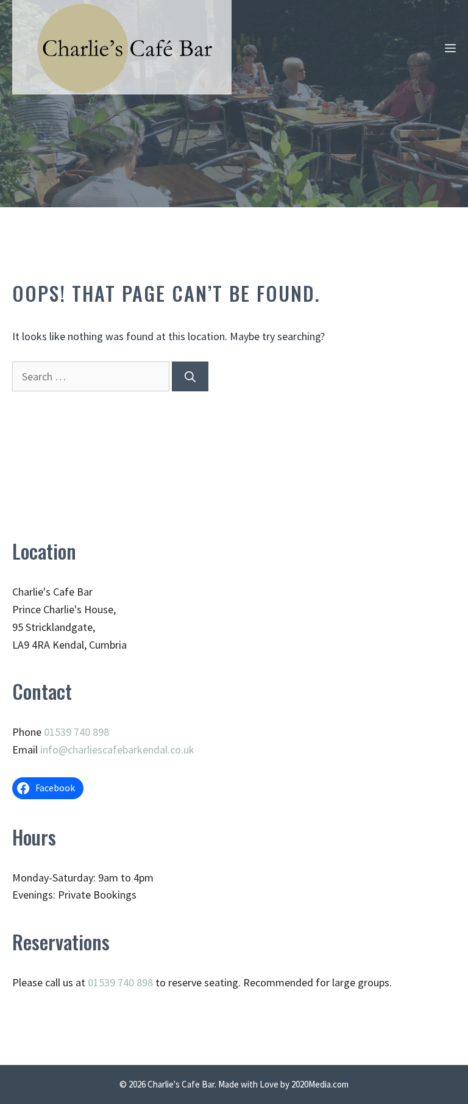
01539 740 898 (76, 732)
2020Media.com (320, 1084)
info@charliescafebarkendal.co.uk (117, 750)
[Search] (190, 376)
